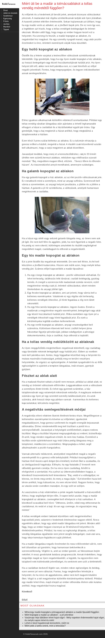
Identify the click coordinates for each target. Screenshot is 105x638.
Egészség (7, 18)
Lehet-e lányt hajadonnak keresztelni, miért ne (47, 623)
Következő (27, 591)
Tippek (6, 29)
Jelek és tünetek (10, 13)
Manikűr (6, 27)
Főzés (6, 21)
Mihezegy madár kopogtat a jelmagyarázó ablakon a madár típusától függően (62, 612)
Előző (24, 600)
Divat (5, 10)
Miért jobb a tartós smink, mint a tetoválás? (45, 626)
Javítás (6, 24)
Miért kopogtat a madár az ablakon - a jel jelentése (49, 615)
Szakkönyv (8, 16)
